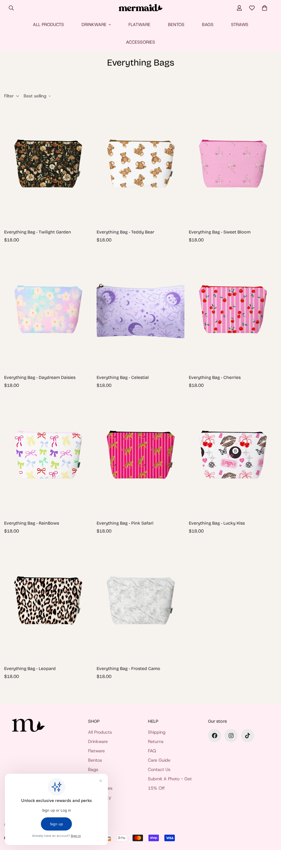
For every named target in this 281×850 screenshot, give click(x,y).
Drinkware (94, 24)
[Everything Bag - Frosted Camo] (141, 601)
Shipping (156, 732)
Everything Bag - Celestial (123, 377)
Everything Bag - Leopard (30, 668)
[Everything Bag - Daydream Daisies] (48, 310)
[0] (264, 8)
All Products (48, 24)
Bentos (176, 24)
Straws (239, 24)
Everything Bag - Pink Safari (125, 523)
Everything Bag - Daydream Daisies (39, 377)
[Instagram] (231, 735)
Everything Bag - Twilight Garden (37, 232)
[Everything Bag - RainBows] (48, 455)
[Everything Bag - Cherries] (233, 310)
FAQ (152, 751)
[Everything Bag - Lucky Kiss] (233, 455)
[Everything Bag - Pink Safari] (141, 455)
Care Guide (159, 760)
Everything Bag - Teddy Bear (125, 232)
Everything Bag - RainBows (31, 523)
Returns (156, 741)
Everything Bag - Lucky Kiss (217, 523)
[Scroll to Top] (270, 820)
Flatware (139, 24)
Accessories (140, 42)
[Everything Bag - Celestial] (141, 310)
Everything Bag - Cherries (215, 377)
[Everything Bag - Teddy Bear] (141, 164)
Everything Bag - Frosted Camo (128, 668)
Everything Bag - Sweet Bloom (220, 232)
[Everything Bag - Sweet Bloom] (233, 164)
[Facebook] (214, 735)
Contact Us (159, 769)
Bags (207, 24)
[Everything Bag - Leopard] (48, 601)
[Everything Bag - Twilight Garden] (48, 164)
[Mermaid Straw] (141, 8)
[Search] (11, 8)
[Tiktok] (247, 735)
